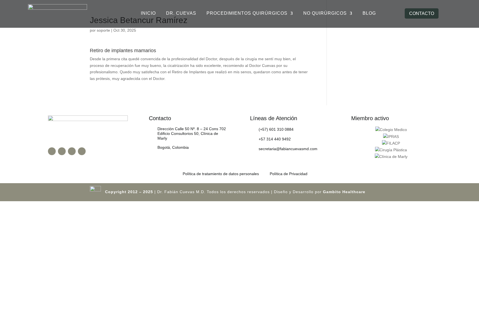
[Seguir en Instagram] (62, 151)
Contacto (421, 13)
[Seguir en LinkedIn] (82, 151)
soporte (103, 30)
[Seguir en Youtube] (72, 151)
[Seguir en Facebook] (52, 151)
